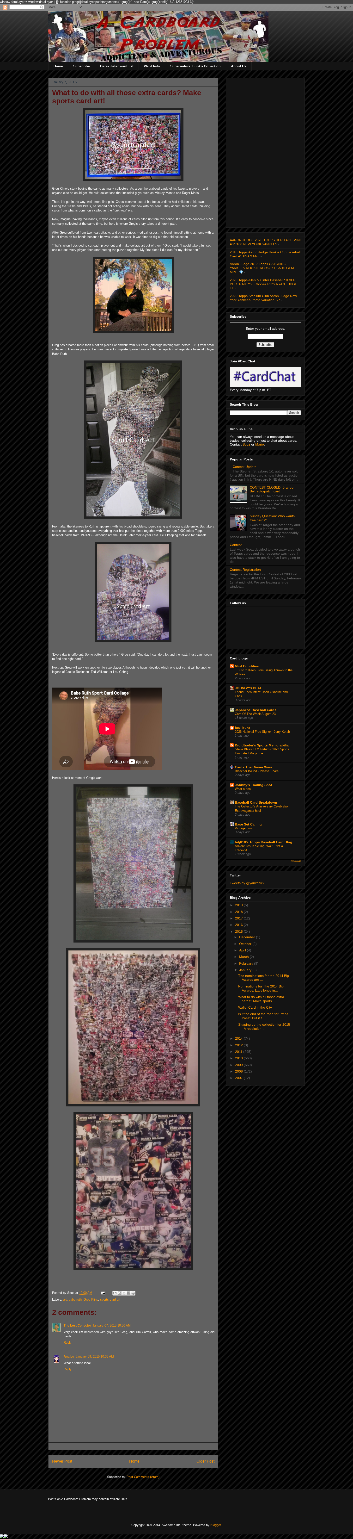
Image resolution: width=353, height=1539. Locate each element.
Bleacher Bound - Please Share (257, 771)
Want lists (152, 66)
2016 (239, 925)
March (244, 957)
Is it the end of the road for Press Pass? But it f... (263, 1016)
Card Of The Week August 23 (255, 714)
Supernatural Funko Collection (195, 66)
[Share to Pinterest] (133, 1293)
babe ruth (75, 1299)
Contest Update (244, 467)
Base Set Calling (248, 824)
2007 (239, 1078)
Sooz (247, 444)
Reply (68, 1342)
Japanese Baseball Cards (255, 710)
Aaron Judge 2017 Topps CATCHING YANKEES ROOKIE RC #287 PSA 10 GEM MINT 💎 (262, 268)
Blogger (215, 1525)
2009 (239, 1065)
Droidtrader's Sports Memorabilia (262, 745)
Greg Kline (91, 1299)
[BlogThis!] (119, 1293)
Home (58, 66)
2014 (239, 1038)
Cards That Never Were (253, 767)
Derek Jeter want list (117, 66)
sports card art (110, 1299)
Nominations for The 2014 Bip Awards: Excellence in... (261, 988)
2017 (239, 918)
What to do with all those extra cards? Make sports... (261, 999)
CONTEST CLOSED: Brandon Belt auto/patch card (272, 489)
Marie (259, 444)
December (247, 937)
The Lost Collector (77, 1325)
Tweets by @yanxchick (247, 883)
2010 (239, 1058)
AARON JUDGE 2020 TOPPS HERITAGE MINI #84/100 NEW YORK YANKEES (265, 242)
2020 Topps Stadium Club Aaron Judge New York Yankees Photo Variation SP (263, 298)
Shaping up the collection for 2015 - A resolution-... (264, 1026)
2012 (239, 1045)
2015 (239, 931)
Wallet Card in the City (255, 1007)
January (245, 970)
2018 (239, 912)
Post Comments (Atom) (143, 1477)
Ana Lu (69, 1356)
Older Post (205, 1461)
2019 (239, 905)
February (246, 963)
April (243, 950)
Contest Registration (245, 569)
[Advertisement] (265, 152)
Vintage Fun (243, 828)
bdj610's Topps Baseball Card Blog (263, 842)
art (65, 1299)
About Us (238, 66)
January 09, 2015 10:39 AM (95, 1356)
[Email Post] (102, 1293)
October (245, 944)
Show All (296, 861)
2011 (239, 1052)
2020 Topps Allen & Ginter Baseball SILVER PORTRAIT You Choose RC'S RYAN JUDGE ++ (263, 284)
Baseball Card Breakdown (256, 802)
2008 (239, 1071)
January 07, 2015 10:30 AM (111, 1325)
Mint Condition (247, 666)
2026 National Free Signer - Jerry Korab (262, 731)
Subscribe (81, 66)
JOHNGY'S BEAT (248, 688)
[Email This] (114, 1293)
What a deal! (243, 789)
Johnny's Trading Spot (253, 785)
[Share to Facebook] (128, 1293)
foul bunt (242, 728)
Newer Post (62, 1461)
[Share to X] (124, 1293)
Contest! (236, 545)
